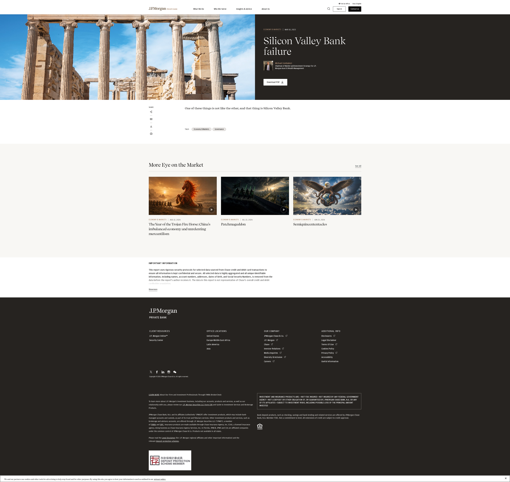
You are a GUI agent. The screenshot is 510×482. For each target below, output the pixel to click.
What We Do (198, 9)
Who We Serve (220, 9)
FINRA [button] (153, 424)
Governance (219, 129)
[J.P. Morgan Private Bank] (163, 9)
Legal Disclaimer (168, 438)
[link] (183, 196)
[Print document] (151, 133)
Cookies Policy (327, 349)
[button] (344, 4)
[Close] (506, 478)
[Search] (328, 9)
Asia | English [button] (356, 4)
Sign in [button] (339, 9)
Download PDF (273, 82)
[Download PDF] (151, 126)
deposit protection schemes (167, 441)
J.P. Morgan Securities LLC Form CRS (197, 405)
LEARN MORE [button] (154, 395)
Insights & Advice (244, 9)
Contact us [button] (355, 9)
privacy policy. (160, 479)
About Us (266, 9)
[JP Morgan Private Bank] (163, 317)
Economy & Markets (272, 29)
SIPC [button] (162, 424)
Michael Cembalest (283, 63)
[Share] (151, 111)
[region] (255, 478)
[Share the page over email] (151, 119)
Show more (153, 289)
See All (358, 166)
